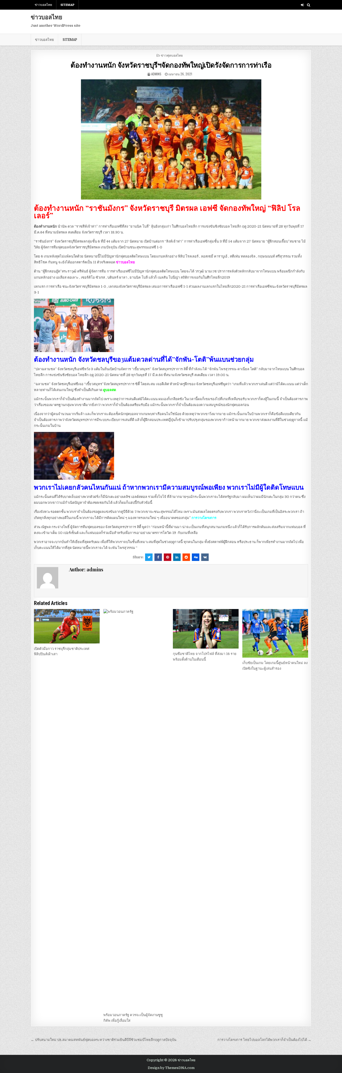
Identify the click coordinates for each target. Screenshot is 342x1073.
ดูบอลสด (109, 390)
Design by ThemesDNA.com (171, 1068)
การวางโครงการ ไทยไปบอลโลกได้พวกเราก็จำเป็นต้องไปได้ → (264, 1040)
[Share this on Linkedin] (177, 557)
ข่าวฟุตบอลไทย (172, 55)
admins (156, 74)
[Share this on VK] (205, 557)
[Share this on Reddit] (186, 557)
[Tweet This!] (149, 557)
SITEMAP (67, 5)
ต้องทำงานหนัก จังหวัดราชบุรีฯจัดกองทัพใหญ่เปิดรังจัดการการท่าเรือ (171, 64)
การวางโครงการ (204, 518)
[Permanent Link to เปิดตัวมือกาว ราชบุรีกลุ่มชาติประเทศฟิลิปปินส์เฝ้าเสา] (67, 626)
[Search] (308, 4)
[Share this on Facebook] (158, 557)
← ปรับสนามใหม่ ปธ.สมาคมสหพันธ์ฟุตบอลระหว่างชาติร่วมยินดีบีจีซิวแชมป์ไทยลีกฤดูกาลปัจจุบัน (103, 1040)
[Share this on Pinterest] (167, 557)
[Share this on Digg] (195, 557)
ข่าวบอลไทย (43, 5)
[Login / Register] (302, 4)
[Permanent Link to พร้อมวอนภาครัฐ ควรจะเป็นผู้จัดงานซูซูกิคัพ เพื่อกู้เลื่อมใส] (136, 809)
